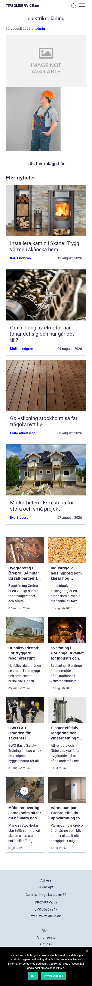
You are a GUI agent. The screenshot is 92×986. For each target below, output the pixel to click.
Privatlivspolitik (53, 975)
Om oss (46, 944)
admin (40, 28)
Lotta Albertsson (23, 433)
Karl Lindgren (20, 258)
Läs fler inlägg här (46, 163)
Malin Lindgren (21, 349)
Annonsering (46, 937)
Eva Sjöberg (19, 518)
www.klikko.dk (50, 916)
